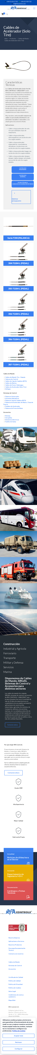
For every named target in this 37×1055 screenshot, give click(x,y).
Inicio (6, 38)
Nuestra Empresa (14, 938)
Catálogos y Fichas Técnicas (16, 892)
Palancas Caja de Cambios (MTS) (15, 400)
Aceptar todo (18, 1036)
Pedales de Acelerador (12, 406)
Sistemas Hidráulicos (12, 398)
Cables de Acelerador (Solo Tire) (15, 387)
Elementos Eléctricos (12, 420)
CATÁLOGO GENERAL (22, 175)
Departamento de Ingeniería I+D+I (15, 875)
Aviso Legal (12, 991)
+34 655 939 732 (26, 1)
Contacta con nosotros (16, 954)
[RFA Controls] (18, 8)
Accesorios (12, 969)
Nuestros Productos (15, 945)
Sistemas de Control (15, 965)
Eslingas (8, 389)
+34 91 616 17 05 (12, 1)
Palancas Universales (12, 396)
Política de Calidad (15, 981)
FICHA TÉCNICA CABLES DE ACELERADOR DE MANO (22, 183)
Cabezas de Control (11, 379)
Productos (13, 38)
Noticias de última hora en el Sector (18, 858)
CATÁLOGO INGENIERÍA (22, 168)
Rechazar (18, 1042)
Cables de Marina (10, 383)
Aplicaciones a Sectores (16, 941)
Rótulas (7, 416)
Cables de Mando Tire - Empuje (15, 377)
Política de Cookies (15, 988)
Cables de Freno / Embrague (14, 385)
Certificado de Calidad (16, 977)
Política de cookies (18, 1031)
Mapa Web (12, 1000)
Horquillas (8, 418)
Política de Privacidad (16, 984)
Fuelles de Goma (10, 422)
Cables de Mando (23, 38)
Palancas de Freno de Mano (14, 408)
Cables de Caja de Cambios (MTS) (16, 381)
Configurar (18, 1049)
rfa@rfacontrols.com (19, 4)
